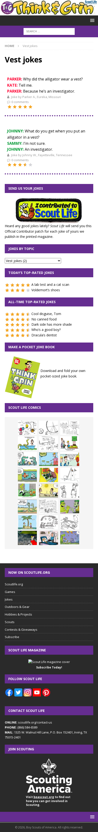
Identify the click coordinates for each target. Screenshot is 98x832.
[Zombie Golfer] (48, 459)
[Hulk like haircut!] (69, 506)
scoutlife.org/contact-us (28, 722)
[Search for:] (49, 31)
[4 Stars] (25, 106)
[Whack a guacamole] (48, 475)
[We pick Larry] (69, 443)
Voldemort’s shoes (45, 290)
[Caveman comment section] (48, 522)
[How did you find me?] (27, 491)
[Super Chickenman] (27, 538)
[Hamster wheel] (48, 428)
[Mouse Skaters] (69, 522)
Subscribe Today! (49, 667)
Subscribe (12, 637)
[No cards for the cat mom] (48, 538)
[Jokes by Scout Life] (49, 12)
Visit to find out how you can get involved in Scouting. (48, 801)
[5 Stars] (30, 106)
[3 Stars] (20, 106)
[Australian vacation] (69, 428)
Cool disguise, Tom (46, 313)
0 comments (20, 102)
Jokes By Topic (21, 248)
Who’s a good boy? (46, 329)
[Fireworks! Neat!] (69, 538)
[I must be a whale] (27, 475)
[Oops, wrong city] (27, 459)
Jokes (9, 599)
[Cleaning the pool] (27, 443)
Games (10, 592)
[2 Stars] (14, 106)
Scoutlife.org (14, 584)
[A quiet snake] (27, 506)
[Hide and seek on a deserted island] (27, 522)
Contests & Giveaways (21, 629)
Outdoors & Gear (17, 607)
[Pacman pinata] (27, 428)
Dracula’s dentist (44, 335)
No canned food (44, 319)
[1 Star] (9, 106)
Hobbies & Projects (18, 614)
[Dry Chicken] (48, 491)
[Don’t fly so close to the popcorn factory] (69, 459)
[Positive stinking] (48, 506)
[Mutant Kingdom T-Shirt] (69, 491)
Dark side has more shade (51, 324)
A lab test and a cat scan (50, 284)
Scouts (10, 622)
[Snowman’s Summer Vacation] (48, 443)
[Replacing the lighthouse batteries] (69, 475)
